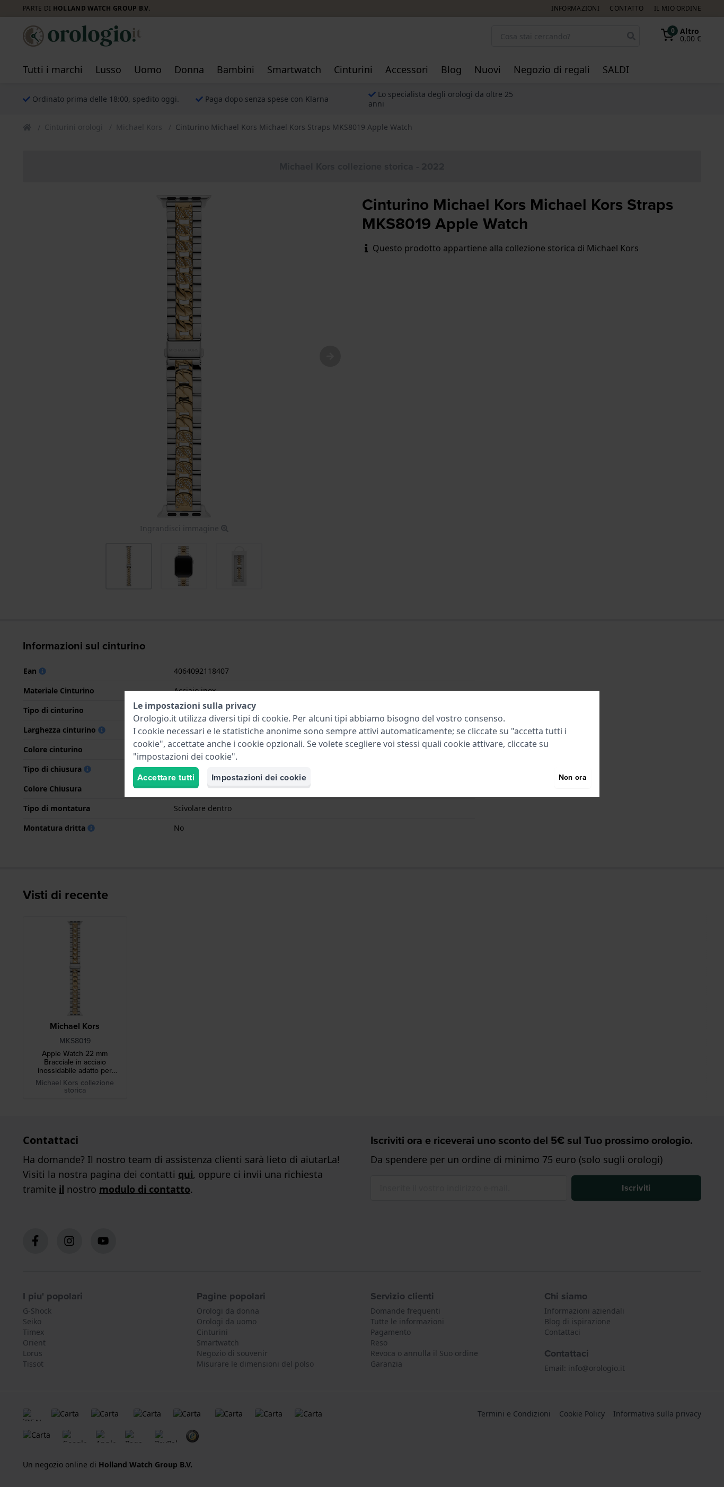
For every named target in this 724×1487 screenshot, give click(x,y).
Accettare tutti (166, 777)
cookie (275, 718)
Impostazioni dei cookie (258, 777)
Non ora (573, 777)
